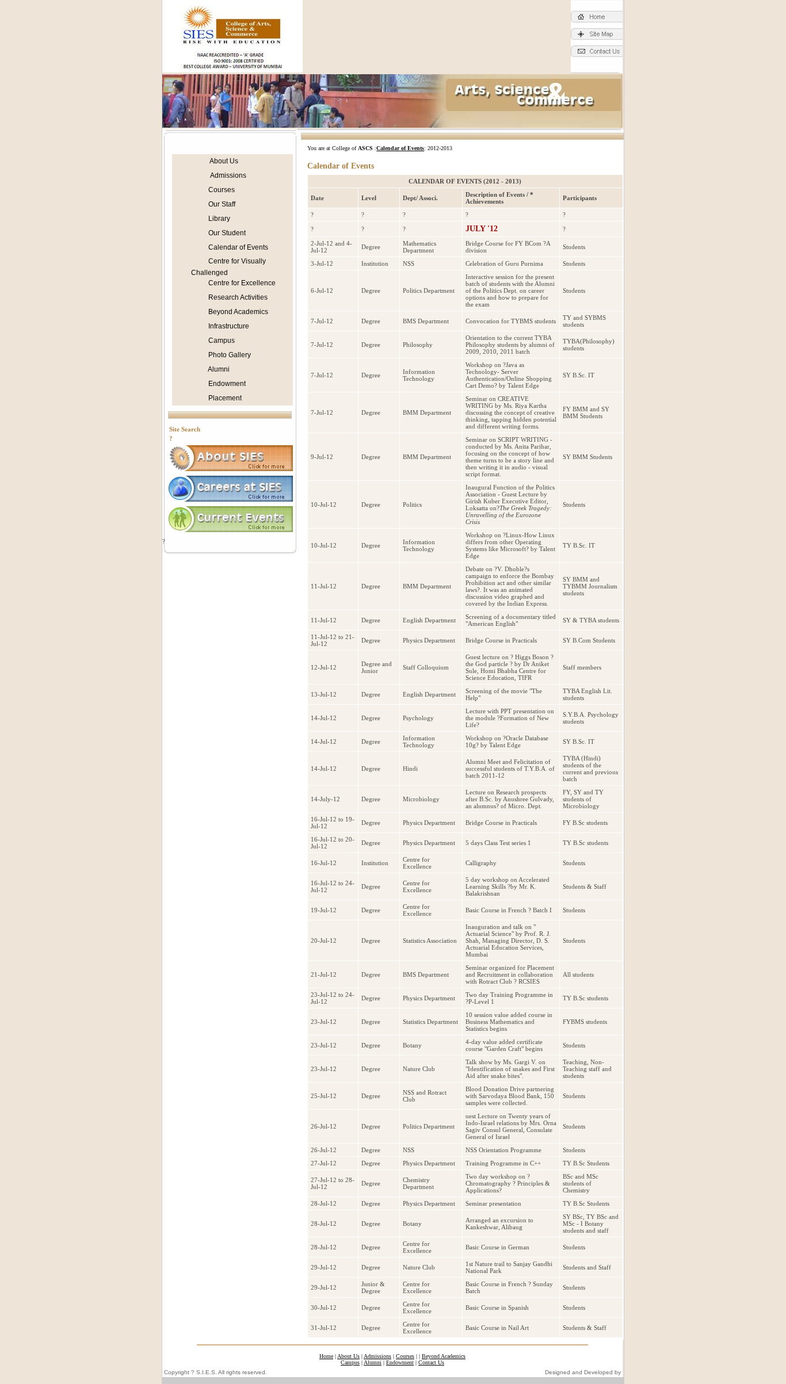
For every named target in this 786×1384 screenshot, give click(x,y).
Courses (221, 190)
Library (218, 219)
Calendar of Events (237, 247)
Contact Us (431, 1362)
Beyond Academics (237, 312)
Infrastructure (228, 326)
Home (326, 1356)
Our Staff (221, 204)
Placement (224, 398)
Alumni (218, 369)
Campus (221, 341)
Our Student (226, 233)
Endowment (226, 384)
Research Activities (237, 297)
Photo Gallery (229, 355)
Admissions (228, 175)
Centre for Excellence (241, 283)
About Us (223, 161)
